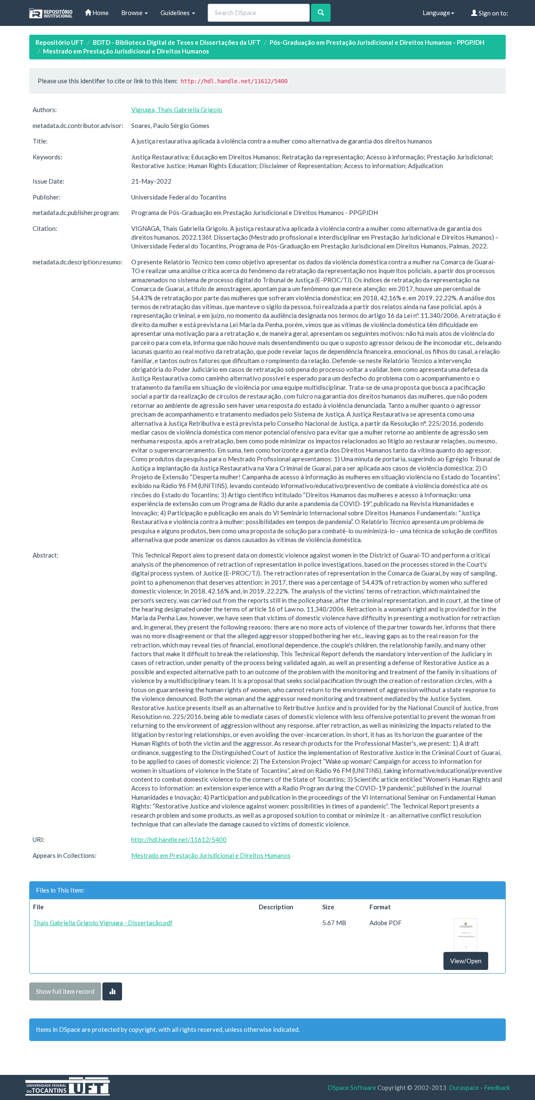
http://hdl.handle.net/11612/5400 (179, 839)
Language (436, 12)
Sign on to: (492, 13)
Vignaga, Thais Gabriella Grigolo (176, 109)
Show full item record (65, 991)
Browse (132, 12)
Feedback (497, 1087)
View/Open (466, 960)
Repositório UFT (60, 42)
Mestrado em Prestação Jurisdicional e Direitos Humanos (126, 51)
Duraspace (464, 1087)
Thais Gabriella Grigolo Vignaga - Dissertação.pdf (103, 922)
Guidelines (175, 12)
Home (100, 12)
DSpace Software (352, 1087)
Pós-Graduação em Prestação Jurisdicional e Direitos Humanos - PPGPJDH (377, 42)
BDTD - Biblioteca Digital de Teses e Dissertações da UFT (177, 42)
